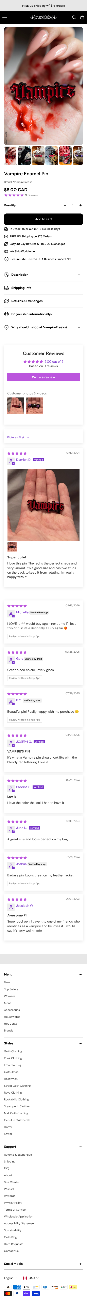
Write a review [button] (43, 377)
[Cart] (82, 17)
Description (19, 275)
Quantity (10, 205)
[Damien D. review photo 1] (43, 504)
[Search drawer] (74, 17)
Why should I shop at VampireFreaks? (39, 327)
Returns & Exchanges (26, 301)
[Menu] (5, 17)
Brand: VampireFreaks (18, 182)
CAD (32, 1278)
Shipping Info (21, 288)
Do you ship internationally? (31, 314)
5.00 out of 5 (54, 361)
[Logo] (43, 17)
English (8, 1278)
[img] (17, 453)
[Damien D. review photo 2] (12, 547)
